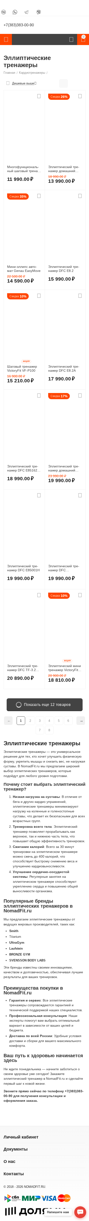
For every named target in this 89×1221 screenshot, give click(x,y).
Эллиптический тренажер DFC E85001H (23, 568)
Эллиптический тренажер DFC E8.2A (63, 368)
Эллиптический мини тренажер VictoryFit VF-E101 (64, 668)
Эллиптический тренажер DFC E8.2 (63, 269)
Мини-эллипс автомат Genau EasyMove (24, 269)
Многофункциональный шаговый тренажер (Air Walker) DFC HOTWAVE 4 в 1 (23, 169)
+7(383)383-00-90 (19, 25)
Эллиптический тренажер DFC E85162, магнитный (22, 468)
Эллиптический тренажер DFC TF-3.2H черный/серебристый (23, 668)
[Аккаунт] (71, 39)
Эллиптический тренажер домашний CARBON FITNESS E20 (63, 169)
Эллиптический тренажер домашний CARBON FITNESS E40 (63, 468)
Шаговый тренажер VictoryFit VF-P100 (22, 368)
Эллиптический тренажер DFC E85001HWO (63, 568)
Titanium (15, 936)
